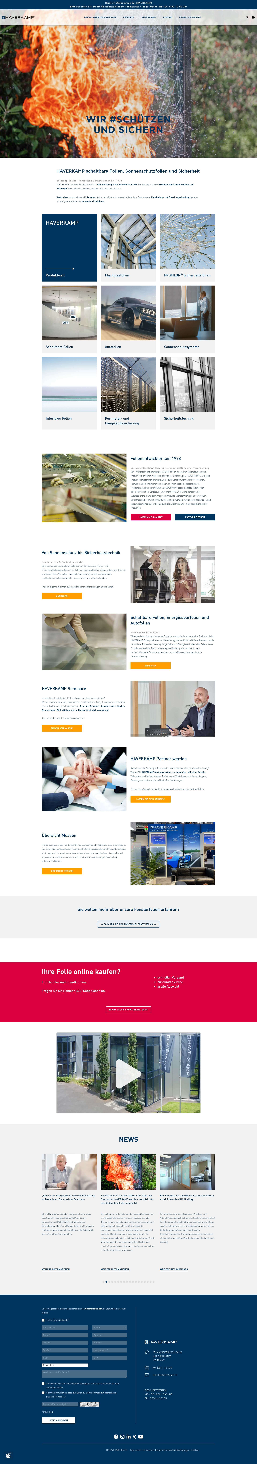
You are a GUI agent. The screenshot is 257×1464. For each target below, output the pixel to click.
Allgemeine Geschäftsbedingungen (173, 1450)
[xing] (134, 1436)
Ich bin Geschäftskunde (57, 1320)
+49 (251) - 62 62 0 (162, 1367)
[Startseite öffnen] (19, 17)
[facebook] (116, 1436)
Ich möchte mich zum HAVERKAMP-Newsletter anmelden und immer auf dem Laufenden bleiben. (82, 1385)
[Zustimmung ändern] (8, 1455)
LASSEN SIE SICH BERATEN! (150, 799)
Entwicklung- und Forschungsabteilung (170, 197)
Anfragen (61, 596)
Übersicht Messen (62, 871)
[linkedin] (128, 1436)
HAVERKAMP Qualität (150, 517)
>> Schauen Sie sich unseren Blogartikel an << (128, 924)
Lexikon (195, 1450)
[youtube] (140, 1436)
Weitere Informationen (56, 1269)
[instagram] (122, 1436)
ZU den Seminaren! (62, 728)
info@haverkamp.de (165, 1374)
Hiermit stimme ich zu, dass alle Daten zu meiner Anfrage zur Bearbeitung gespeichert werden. (81, 1394)
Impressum (135, 1450)
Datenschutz (149, 1450)
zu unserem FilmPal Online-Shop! (128, 1009)
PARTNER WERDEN (195, 517)
